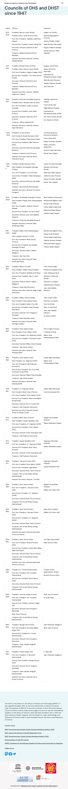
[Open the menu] (62, 3)
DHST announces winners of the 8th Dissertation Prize (23, 733)
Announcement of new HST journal (17, 740)
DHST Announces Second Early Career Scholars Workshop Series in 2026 (29, 729)
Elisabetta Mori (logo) (28, 786)
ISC (36, 710)
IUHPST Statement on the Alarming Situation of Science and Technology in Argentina (34, 743)
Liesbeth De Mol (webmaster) (46, 786)
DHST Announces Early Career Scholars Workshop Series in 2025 (27, 736)
